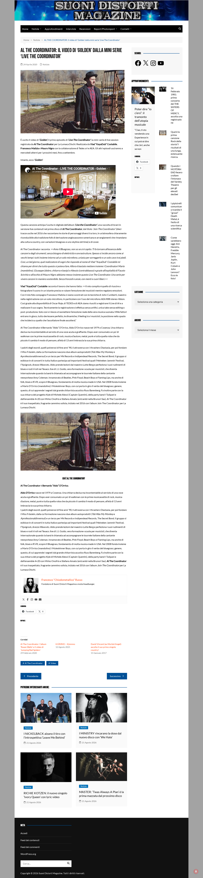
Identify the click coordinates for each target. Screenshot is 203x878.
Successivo (115, 676)
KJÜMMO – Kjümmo (65, 644)
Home (25, 28)
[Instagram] (31, 599)
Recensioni (85, 28)
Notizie (35, 28)
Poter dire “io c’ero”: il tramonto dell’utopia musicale (143, 116)
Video (53, 663)
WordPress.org (28, 853)
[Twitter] (23, 599)
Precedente (32, 676)
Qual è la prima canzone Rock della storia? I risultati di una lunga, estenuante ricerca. (176, 144)
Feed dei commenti (30, 847)
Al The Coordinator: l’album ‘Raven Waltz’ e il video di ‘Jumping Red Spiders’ (33, 647)
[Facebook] (27, 599)
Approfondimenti (54, 28)
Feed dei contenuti (30, 840)
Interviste (71, 28)
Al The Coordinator (34, 663)
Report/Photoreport (104, 28)
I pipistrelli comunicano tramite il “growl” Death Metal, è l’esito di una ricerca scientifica (176, 216)
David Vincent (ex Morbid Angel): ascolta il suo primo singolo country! (106, 647)
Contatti (125, 28)
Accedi (24, 833)
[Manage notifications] (196, 871)
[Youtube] (36, 599)
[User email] (40, 599)
